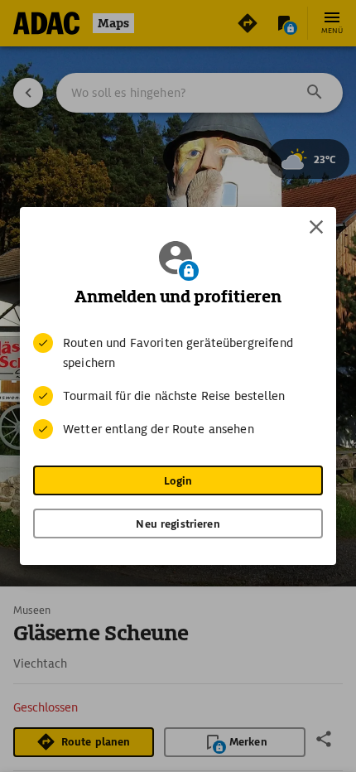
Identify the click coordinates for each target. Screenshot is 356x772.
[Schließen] (316, 227)
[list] (178, 386)
